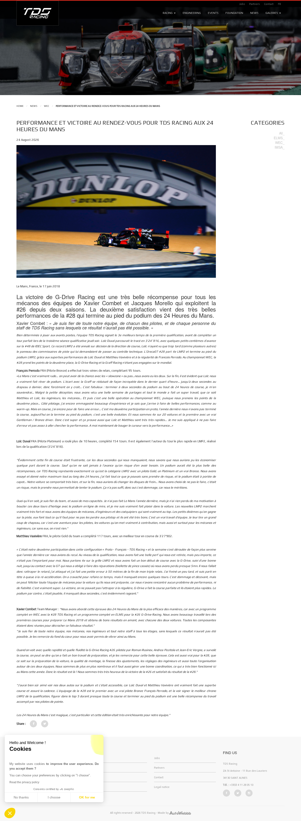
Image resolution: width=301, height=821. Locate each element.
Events (213, 13)
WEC (46, 106)
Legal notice (162, 787)
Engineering (192, 13)
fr (279, 4)
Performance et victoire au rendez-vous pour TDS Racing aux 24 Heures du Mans (108, 106)
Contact (268, 4)
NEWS (33, 106)
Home (20, 106)
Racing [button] (168, 13)
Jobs (242, 4)
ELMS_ (279, 137)
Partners (254, 4)
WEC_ (280, 142)
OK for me (87, 797)
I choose (54, 797)
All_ (282, 133)
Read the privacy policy (24, 782)
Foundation (234, 13)
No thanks (21, 797)
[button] (10, 813)
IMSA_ (280, 147)
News (254, 13)
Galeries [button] (272, 13)
